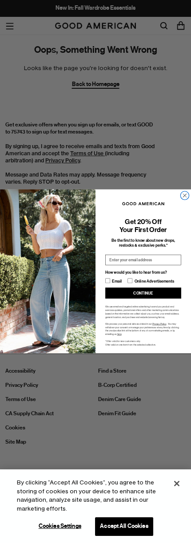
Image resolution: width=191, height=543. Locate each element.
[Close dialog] (184, 195)
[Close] (177, 483)
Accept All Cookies (124, 526)
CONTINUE (143, 293)
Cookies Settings (60, 526)
